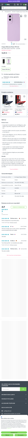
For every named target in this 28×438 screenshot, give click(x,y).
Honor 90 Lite (6, 69)
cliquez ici (9, 428)
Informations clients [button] (8, 394)
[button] (7, 103)
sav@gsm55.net (7, 411)
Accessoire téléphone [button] (8, 403)
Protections (8, 11)
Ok (23, 389)
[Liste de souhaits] (21, 4)
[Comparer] (21, 16)
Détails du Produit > (6, 50)
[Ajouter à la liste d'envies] (25, 16)
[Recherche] (3, 8)
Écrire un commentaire (19, 207)
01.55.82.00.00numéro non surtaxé (12, 413)
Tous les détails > (14, 169)
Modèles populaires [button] (8, 399)
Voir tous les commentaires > (14, 255)
